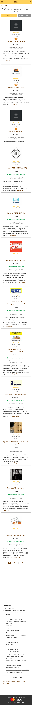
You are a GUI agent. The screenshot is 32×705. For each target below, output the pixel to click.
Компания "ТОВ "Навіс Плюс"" (16, 535)
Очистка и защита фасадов (14, 665)
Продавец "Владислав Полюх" (16, 260)
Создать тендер (25, 15)
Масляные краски (11, 633)
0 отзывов (16, 36)
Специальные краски (12, 642)
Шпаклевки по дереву (12, 651)
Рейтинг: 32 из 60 (16, 124)
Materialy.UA (20, 702)
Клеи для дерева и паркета (14, 672)
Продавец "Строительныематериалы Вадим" (16, 443)
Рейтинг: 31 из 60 (16, 530)
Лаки (7, 628)
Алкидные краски (11, 617)
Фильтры (9, 15)
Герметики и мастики (12, 667)
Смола (8, 640)
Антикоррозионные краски (14, 619)
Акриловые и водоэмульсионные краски (15, 613)
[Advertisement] (16, 583)
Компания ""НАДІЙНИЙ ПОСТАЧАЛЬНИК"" (16, 351)
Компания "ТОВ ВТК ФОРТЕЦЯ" (16, 394)
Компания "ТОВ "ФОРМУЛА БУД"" (16, 168)
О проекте (22, 697)
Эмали (7, 647)
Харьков (12, 681)
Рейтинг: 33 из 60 (16, 296)
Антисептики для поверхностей (15, 654)
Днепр (8, 681)
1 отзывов (16, 298)
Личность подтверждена (16, 266)
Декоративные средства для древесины (14, 657)
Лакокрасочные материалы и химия (15, 610)
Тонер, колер (9, 644)
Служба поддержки (12, 697)
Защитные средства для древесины (16, 660)
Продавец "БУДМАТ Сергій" (16, 87)
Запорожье (6, 683)
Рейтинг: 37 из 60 (16, 162)
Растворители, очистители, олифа (16, 635)
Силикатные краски (11, 637)
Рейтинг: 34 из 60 (16, 207)
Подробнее (8, 60)
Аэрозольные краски (12, 649)
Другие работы (9, 608)
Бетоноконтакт (10, 663)
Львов (23, 681)
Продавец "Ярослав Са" (16, 131)
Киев (4, 681)
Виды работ (6, 605)
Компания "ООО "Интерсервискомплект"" (16, 303)
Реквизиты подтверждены (17, 174)
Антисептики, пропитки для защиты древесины (16, 622)
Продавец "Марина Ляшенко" (16, 41)
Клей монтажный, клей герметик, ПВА (17, 670)
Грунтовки (9, 625)
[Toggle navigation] (2, 2)
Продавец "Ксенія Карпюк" (16, 488)
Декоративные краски (12, 630)
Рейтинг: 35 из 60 (16, 34)
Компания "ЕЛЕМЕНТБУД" (16, 213)
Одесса (18, 681)
